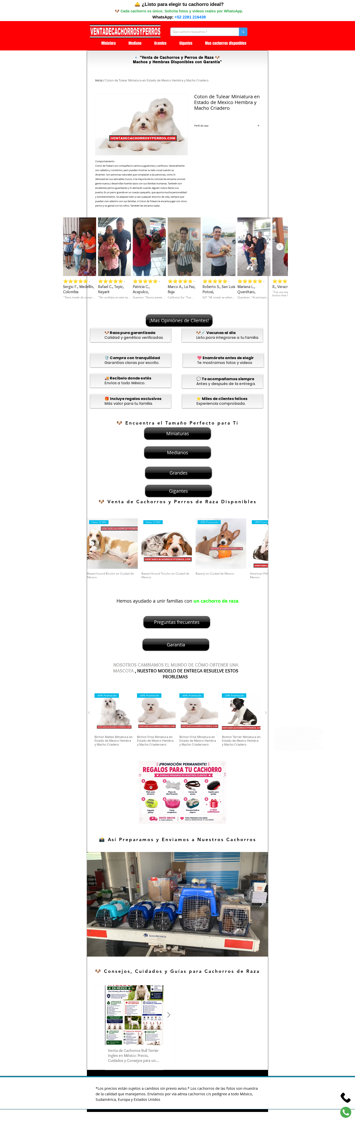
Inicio (99, 80)
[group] (177, 550)
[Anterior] (92, 543)
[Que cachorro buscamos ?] (243, 32)
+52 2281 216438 (190, 17)
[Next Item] (280, 246)
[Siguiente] (263, 543)
